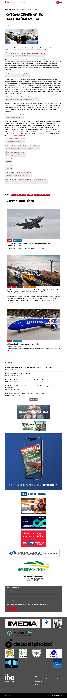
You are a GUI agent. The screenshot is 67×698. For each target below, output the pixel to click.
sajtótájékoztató (39, 194)
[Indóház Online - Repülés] (14, 2)
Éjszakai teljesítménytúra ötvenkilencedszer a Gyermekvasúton (25, 394)
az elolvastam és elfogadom (28, 604)
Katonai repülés (17, 240)
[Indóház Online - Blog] (19, 2)
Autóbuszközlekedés (30, 286)
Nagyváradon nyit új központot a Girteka (17, 373)
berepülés (30, 194)
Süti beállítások (52, 696)
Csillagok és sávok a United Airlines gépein (23, 344)
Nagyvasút (19, 286)
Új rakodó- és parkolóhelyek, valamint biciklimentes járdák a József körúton (29, 367)
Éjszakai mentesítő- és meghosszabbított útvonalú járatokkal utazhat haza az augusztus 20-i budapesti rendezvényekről (32, 291)
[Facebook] (59, 696)
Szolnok (13, 194)
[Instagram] (61, 696)
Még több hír (33, 399)
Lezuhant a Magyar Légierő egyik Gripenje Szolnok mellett (28, 244)
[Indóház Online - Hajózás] (24, 2)
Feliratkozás (12, 609)
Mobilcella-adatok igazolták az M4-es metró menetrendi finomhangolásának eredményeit (29, 386)
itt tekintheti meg (51, 48)
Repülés (9, 240)
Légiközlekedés (17, 340)
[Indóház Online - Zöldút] (22, 2)
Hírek (13, 9)
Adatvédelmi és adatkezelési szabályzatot (22, 604)
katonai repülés (21, 194)
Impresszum (38, 682)
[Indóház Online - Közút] (17, 2)
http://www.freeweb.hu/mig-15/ (19, 135)
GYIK (36, 684)
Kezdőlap (8, 9)
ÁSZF (36, 676)
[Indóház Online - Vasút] (11, 2)
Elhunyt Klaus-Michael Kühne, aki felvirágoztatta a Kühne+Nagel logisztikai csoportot (32, 380)
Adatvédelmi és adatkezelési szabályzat (47, 679)
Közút (14, 286)
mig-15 (47, 194)
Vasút (9, 286)
